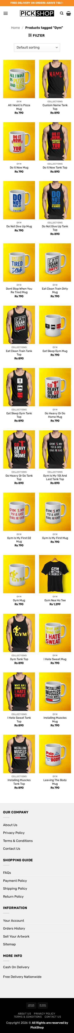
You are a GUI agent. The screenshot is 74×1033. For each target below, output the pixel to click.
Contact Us (11, 849)
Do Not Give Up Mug (19, 226)
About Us (10, 825)
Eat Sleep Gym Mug (55, 351)
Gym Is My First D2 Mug (19, 539)
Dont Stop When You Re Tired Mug (19, 290)
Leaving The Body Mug (55, 781)
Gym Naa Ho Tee (55, 600)
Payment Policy (15, 881)
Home (15, 28)
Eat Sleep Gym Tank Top (19, 415)
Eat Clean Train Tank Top (19, 352)
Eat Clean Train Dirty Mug (55, 290)
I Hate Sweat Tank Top (19, 719)
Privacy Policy (14, 833)
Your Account (13, 921)
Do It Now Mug (19, 167)
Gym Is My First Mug (55, 538)
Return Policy (13, 896)
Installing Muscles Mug (55, 719)
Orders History (14, 928)
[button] (5, 13)
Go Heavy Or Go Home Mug (55, 415)
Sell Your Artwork (16, 936)
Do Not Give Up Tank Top (55, 228)
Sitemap (9, 944)
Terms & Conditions (18, 841)
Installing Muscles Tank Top (19, 781)
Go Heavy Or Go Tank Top (19, 477)
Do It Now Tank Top (55, 167)
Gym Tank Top (19, 659)
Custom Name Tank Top (55, 106)
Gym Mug (19, 600)
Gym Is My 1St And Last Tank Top (55, 477)
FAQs (7, 873)
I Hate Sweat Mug (55, 659)
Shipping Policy (15, 888)
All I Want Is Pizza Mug (19, 106)
